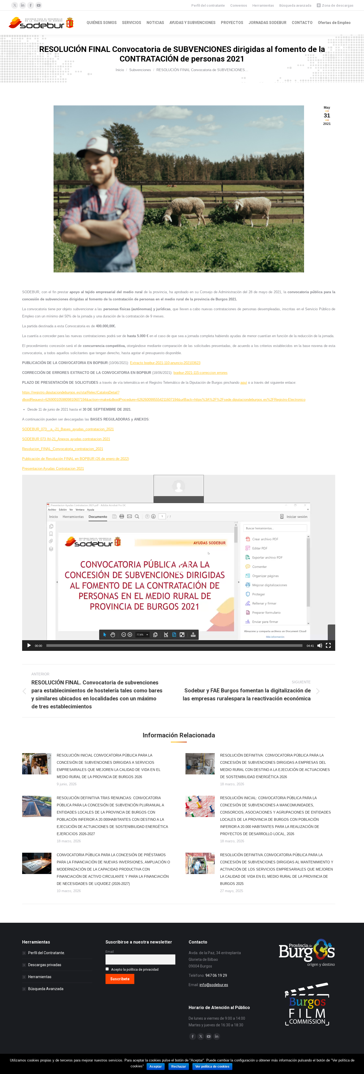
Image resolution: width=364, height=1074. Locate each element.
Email (110, 952)
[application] (178, 563)
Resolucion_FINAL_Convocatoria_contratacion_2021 (62, 449)
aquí (243, 383)
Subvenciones (140, 70)
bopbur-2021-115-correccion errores (200, 373)
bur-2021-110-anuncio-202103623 (175, 363)
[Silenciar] (319, 645)
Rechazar (178, 1066)
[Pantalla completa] (328, 645)
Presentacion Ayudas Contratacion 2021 (53, 469)
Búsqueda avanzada (295, 5)
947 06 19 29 (216, 975)
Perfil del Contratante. (46, 953)
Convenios (238, 5)
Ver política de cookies (212, 1066)
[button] (178, 562)
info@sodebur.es (214, 985)
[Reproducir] (29, 645)
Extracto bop (140, 363)
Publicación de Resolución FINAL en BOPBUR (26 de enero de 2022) (75, 459)
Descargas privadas (44, 965)
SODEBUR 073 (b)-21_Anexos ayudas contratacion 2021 (66, 439)
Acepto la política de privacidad (135, 969)
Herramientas (263, 5)
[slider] (174, 645)
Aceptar (155, 1066)
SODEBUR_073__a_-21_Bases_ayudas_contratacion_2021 (68, 429)
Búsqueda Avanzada (45, 989)
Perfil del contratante (208, 5)
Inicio (120, 70)
